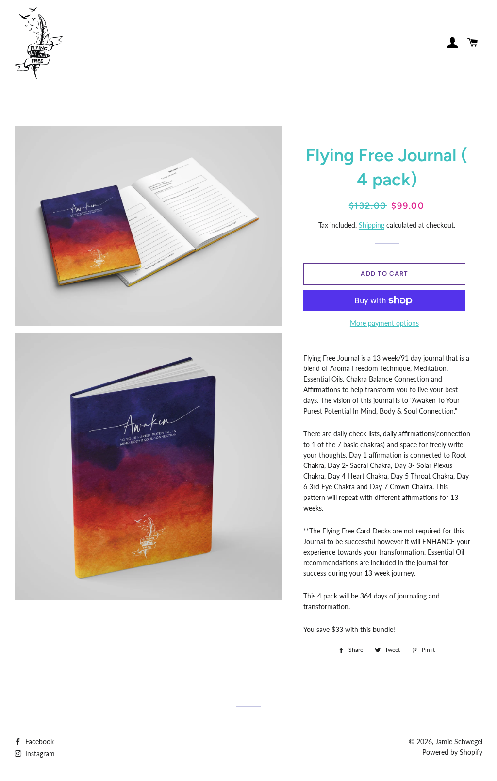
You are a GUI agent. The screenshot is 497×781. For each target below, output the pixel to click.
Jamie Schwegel (458, 741)
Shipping (371, 225)
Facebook (38, 741)
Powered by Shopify (452, 752)
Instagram (39, 753)
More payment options (384, 323)
